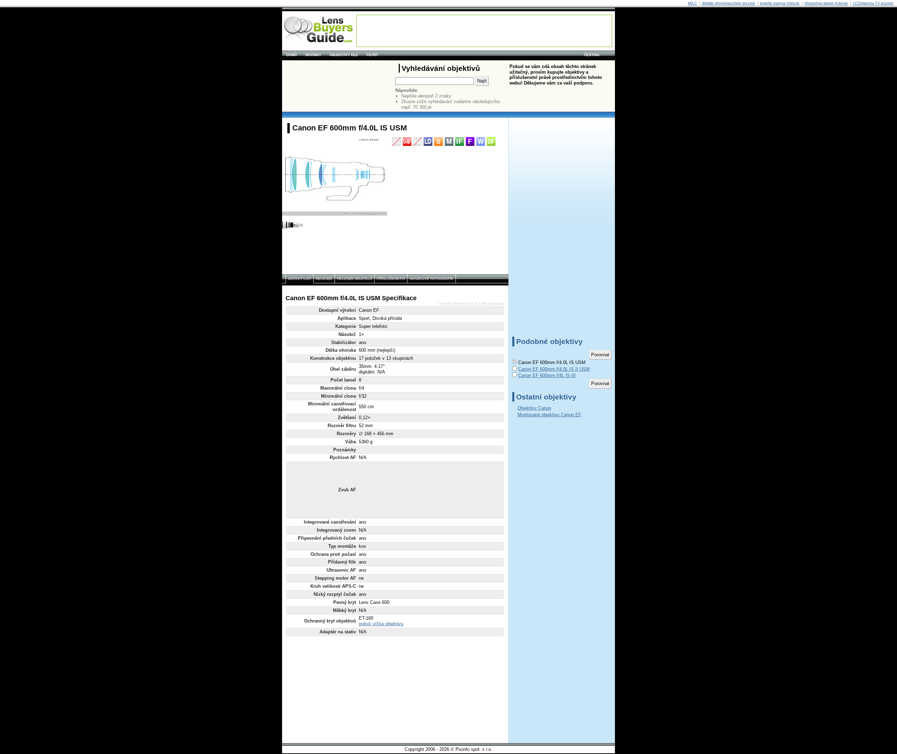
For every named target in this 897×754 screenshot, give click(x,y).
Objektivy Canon (534, 408)
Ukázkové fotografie (431, 279)
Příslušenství (391, 279)
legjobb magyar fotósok (780, 3)
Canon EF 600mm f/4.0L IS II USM (554, 369)
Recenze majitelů (354, 279)
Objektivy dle (344, 55)
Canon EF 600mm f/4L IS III (547, 375)
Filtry (372, 55)
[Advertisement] (484, 31)
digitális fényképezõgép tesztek (728, 3)
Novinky (313, 55)
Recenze (324, 279)
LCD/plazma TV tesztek (873, 3)
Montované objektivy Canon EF (549, 414)
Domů (291, 55)
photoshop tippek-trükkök (826, 3)
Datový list (299, 279)
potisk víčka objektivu (381, 623)
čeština (592, 55)
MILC (692, 3)
